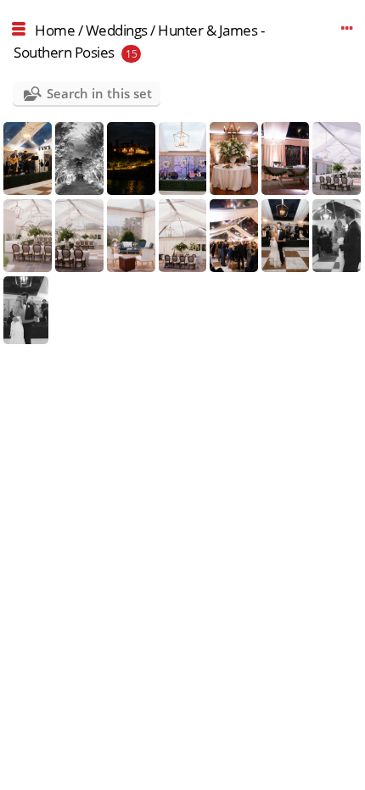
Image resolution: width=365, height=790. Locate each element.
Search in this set (99, 93)
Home (55, 30)
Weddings (117, 30)
